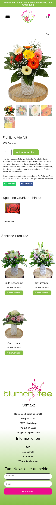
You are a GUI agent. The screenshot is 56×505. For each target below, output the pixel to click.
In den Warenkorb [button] (14, 293)
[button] (47, 33)
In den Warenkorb (25, 152)
